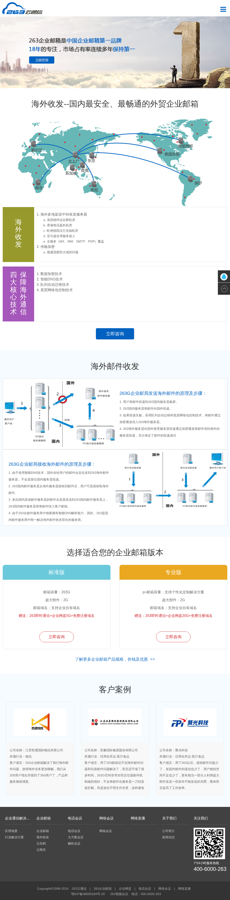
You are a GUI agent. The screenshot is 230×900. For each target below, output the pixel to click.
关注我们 (201, 818)
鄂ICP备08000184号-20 (88, 894)
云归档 (41, 843)
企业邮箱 (43, 818)
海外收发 (42, 837)
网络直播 (138, 818)
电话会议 (75, 818)
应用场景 (11, 831)
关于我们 (169, 818)
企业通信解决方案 (18, 818)
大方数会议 (76, 837)
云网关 (41, 850)
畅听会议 (74, 843)
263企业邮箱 (103, 888)
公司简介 (168, 831)
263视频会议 (119, 894)
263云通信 (79, 888)
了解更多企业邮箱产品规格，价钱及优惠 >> (115, 659)
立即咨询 (115, 333)
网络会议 (106, 818)
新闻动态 (168, 837)
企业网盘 (125, 888)
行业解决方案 (14, 837)
